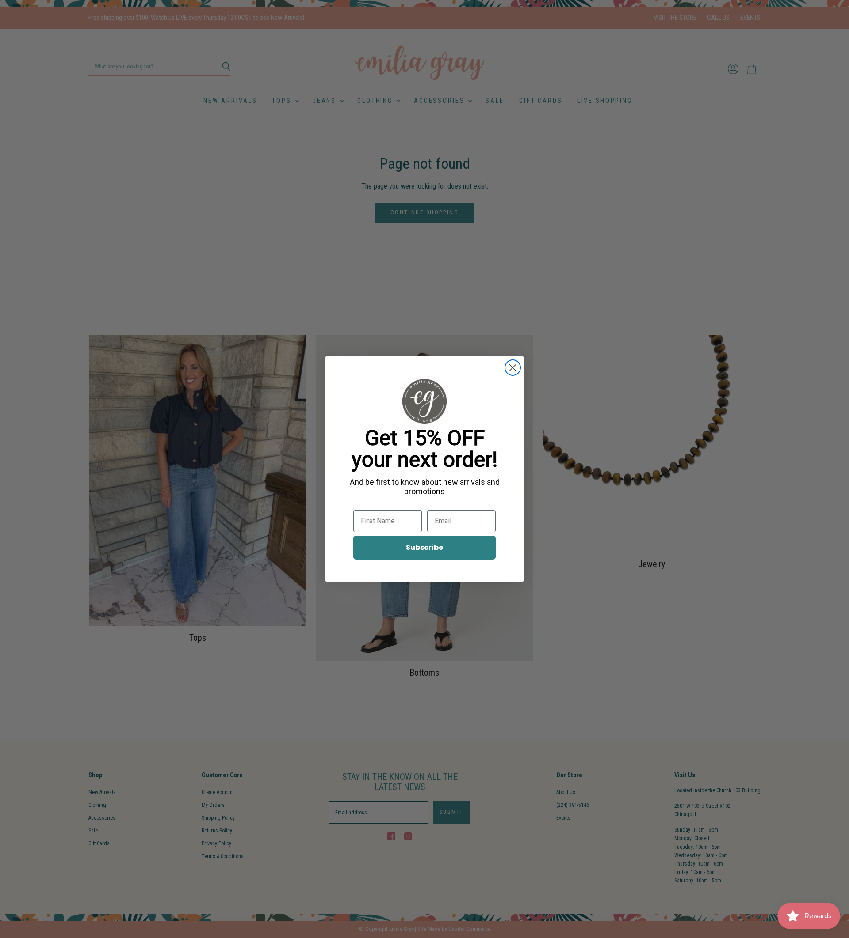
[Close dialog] (512, 367)
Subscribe (424, 547)
